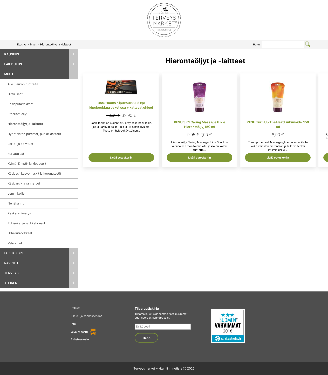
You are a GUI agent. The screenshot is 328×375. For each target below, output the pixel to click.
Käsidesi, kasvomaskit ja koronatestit (34, 173)
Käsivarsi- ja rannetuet (24, 183)
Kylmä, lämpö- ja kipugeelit (27, 163)
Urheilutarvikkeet (20, 233)
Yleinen (10, 283)
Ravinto (11, 263)
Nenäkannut (16, 203)
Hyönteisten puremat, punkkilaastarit (34, 134)
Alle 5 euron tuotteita (23, 84)
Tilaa (146, 337)
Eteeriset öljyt (18, 114)
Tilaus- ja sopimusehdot (86, 316)
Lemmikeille (16, 193)
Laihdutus (13, 64)
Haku (256, 44)
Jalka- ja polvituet (20, 144)
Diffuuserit (15, 94)
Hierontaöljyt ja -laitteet (25, 124)
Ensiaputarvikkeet (20, 104)
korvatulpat (16, 153)
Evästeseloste (80, 339)
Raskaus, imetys (19, 213)
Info (73, 323)
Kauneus (11, 54)
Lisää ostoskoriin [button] (121, 157)
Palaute (75, 308)
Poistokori (13, 253)
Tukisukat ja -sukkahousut (26, 223)
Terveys (11, 273)
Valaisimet (15, 243)
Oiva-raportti (79, 331)
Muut (33, 44)
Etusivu (21, 44)
